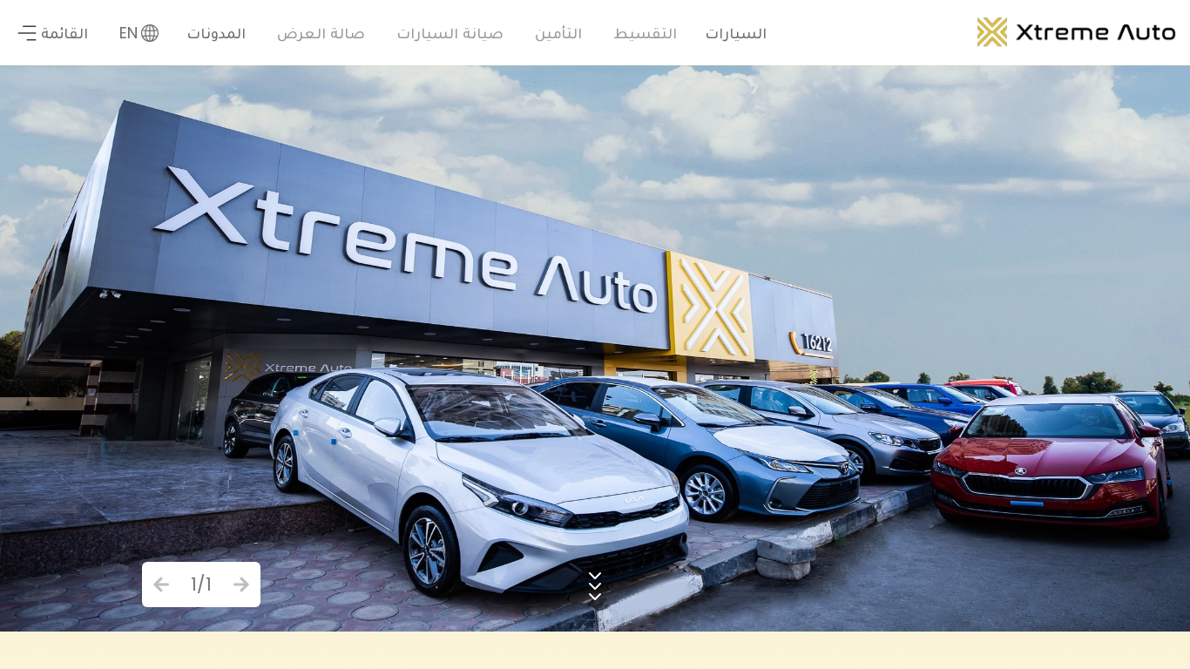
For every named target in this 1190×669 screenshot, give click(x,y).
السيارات (736, 33)
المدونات (216, 33)
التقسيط (645, 33)
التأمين (558, 33)
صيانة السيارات (450, 33)
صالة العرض (321, 33)
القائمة (64, 33)
